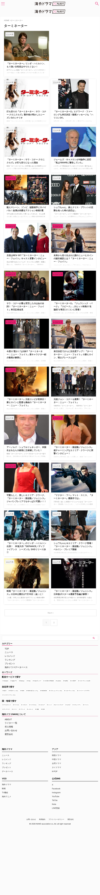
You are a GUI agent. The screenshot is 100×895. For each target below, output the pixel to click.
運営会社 (9, 734)
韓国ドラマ (56, 755)
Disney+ (22, 680)
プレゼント (10, 663)
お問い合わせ (11, 730)
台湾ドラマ (56, 763)
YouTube (55, 796)
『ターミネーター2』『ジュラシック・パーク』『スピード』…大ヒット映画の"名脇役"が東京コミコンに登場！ (73, 306)
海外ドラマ (6, 784)
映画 (4, 788)
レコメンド (10, 656)
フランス (22, 709)
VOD (4, 778)
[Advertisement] (64, 47)
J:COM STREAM (49, 680)
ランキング (10, 659)
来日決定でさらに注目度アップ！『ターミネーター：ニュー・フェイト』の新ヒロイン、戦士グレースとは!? (73, 354)
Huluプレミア (37, 680)
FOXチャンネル (14, 690)
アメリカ (16, 704)
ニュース (9, 652)
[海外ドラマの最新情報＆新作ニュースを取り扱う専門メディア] (50, 3)
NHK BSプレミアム (33, 690)
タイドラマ (56, 767)
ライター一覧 (11, 723)
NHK (23, 690)
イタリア (42, 704)
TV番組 (5, 792)
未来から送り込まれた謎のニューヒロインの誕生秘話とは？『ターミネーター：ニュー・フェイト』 (73, 258)
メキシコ (30, 709)
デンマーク (7, 709)
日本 (43, 709)
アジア (55, 749)
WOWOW (44, 690)
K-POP (54, 771)
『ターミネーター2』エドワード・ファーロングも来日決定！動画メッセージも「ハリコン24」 (73, 114)
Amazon (6, 680)
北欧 (37, 709)
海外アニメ (6, 796)
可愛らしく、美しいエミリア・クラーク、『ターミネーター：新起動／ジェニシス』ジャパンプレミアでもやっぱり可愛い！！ (26, 498)
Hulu (29, 680)
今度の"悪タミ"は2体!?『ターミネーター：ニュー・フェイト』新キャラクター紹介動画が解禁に (26, 354)
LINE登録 (56, 808)
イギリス (25, 704)
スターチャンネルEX (84, 680)
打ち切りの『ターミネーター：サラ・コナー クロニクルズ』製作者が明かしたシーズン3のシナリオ (26, 114)
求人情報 (9, 726)
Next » (51, 613)
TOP (7, 648)
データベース (7, 771)
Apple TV (14, 680)
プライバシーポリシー (56, 819)
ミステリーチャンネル (9, 695)
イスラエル (33, 704)
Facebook (56, 788)
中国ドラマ (56, 759)
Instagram (56, 792)
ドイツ (15, 709)
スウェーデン (77, 704)
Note (54, 804)
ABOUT (8, 719)
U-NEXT (73, 680)
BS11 (5, 690)
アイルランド (7, 704)
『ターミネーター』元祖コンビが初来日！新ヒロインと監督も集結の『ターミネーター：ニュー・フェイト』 (26, 402)
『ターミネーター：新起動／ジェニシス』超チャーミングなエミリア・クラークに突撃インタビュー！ (73, 450)
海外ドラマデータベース (16, 667)
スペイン (86, 704)
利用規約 (42, 819)
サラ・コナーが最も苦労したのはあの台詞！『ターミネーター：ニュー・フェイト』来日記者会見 (25, 306)
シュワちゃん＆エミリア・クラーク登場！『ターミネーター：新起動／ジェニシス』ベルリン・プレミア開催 (73, 546)
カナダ (68, 704)
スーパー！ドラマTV (83, 690)
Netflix (66, 680)
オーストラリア (59, 704)
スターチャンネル (70, 690)
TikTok (55, 800)
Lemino (59, 680)
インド (50, 704)
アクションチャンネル (56, 690)
